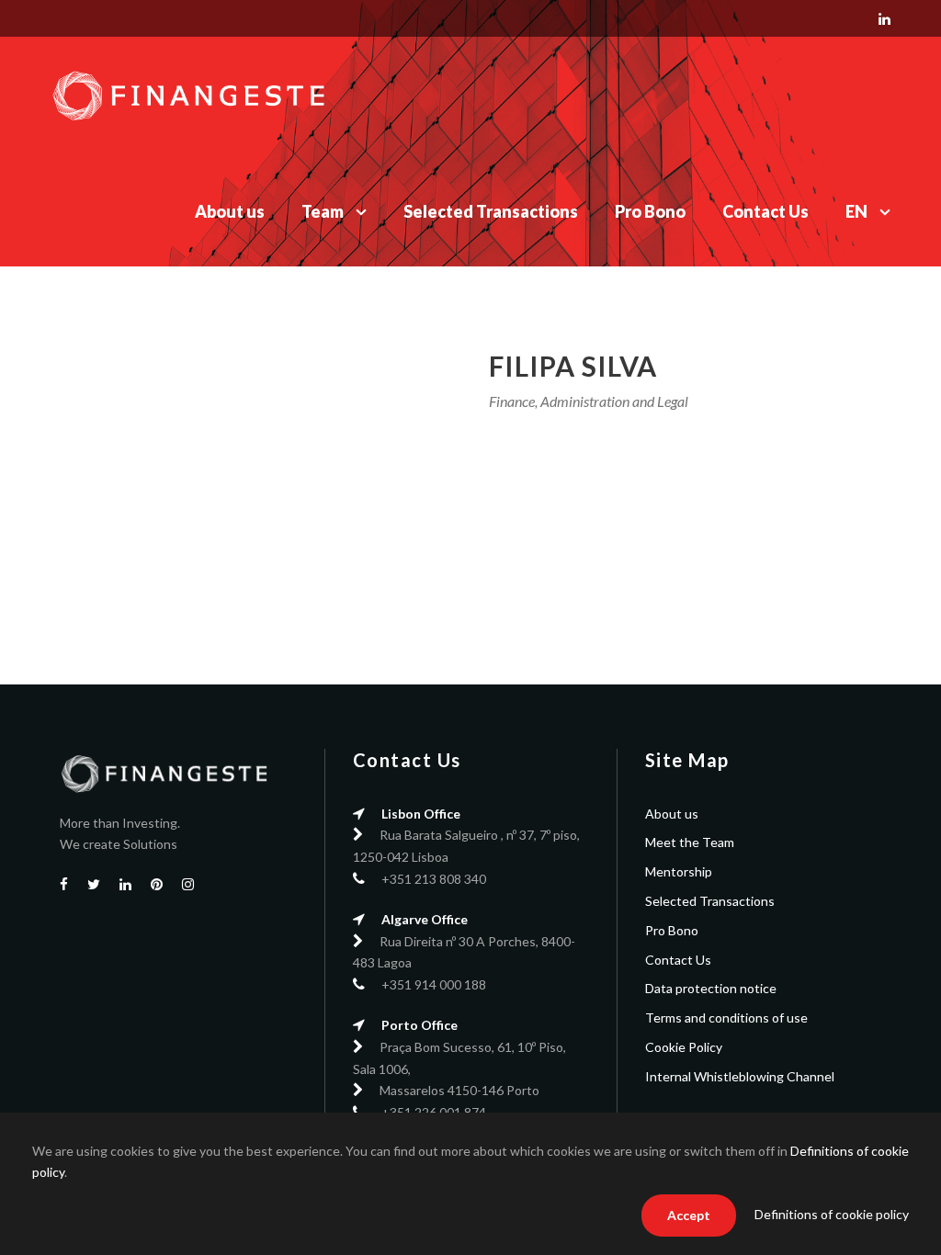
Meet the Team (689, 842)
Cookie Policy (683, 1047)
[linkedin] (884, 18)
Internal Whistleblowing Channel (739, 1076)
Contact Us (765, 211)
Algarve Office (424, 919)
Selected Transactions (490, 211)
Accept (688, 1215)
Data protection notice (711, 988)
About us (230, 211)
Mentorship (678, 871)
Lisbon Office (420, 813)
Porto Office (419, 1025)
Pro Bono (650, 211)
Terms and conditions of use (726, 1017)
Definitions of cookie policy (831, 1214)
